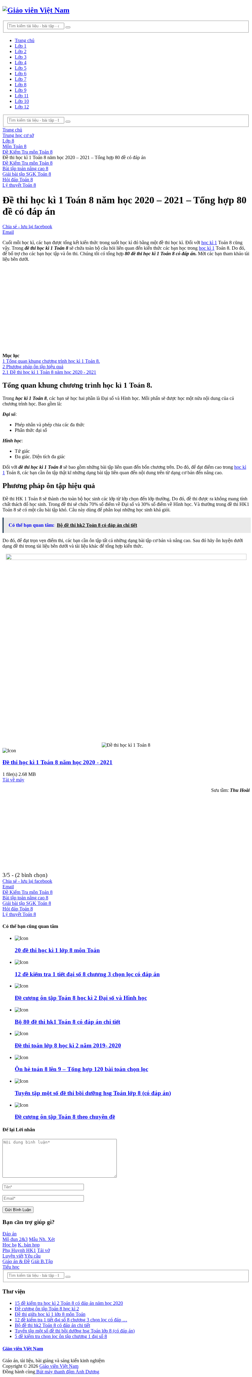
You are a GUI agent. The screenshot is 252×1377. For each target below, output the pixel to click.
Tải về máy (13, 779)
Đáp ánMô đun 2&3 (15, 1236)
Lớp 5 (20, 68)
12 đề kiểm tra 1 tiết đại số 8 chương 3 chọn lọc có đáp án (87, 974)
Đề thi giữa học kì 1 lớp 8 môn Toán (50, 1314)
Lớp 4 (20, 62)
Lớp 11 (22, 95)
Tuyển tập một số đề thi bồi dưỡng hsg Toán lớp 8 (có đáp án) (93, 1093)
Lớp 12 (22, 106)
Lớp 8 (20, 84)
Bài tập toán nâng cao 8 (25, 168)
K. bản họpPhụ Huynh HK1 (21, 1247)
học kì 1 (209, 242)
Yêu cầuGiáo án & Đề (21, 1258)
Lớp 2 (20, 51)
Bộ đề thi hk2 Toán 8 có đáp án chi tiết (52, 1325)
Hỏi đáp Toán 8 (17, 179)
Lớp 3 (20, 57)
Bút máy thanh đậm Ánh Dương (67, 1371)
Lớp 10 (22, 101)
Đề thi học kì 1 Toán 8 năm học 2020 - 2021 (57, 762)
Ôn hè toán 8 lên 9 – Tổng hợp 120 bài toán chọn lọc (81, 1069)
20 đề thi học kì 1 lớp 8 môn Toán (57, 950)
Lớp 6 (20, 73)
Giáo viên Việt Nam (22, 1348)
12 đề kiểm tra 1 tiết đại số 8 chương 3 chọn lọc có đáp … (71, 1319)
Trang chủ (24, 40)
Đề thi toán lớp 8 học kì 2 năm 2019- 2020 (68, 1045)
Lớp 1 (20, 46)
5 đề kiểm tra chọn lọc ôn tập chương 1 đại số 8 (61, 1336)
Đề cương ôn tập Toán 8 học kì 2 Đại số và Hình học (81, 998)
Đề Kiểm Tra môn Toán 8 (27, 163)
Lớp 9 (20, 90)
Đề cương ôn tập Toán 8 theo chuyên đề (65, 1116)
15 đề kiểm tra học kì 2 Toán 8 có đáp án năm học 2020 (69, 1303)
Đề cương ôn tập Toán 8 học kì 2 (47, 1308)
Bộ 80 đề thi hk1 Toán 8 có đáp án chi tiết (67, 1022)
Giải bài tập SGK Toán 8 (26, 174)
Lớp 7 (20, 79)
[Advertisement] (126, 310)
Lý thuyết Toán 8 (19, 185)
